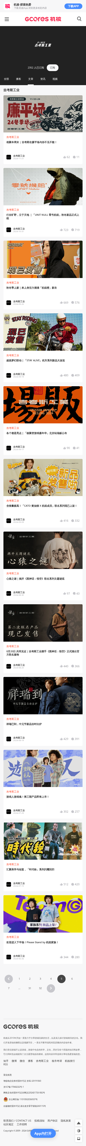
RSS (5, 1064)
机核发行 (70, 1060)
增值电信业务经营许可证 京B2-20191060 (22, 1080)
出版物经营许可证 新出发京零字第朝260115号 (24, 1105)
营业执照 (7, 1074)
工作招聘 (22, 1124)
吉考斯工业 (12, 137)
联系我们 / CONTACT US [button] (17, 1120)
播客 (30, 1060)
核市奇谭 (57, 1060)
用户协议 (52, 1120)
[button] (9, 979)
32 (40, 988)
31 (29, 988)
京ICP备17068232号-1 (13, 1086)
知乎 (5, 1060)
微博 (14, 1060)
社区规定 (8, 1124)
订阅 (52, 67)
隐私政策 (66, 1120)
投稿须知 (39, 1120)
